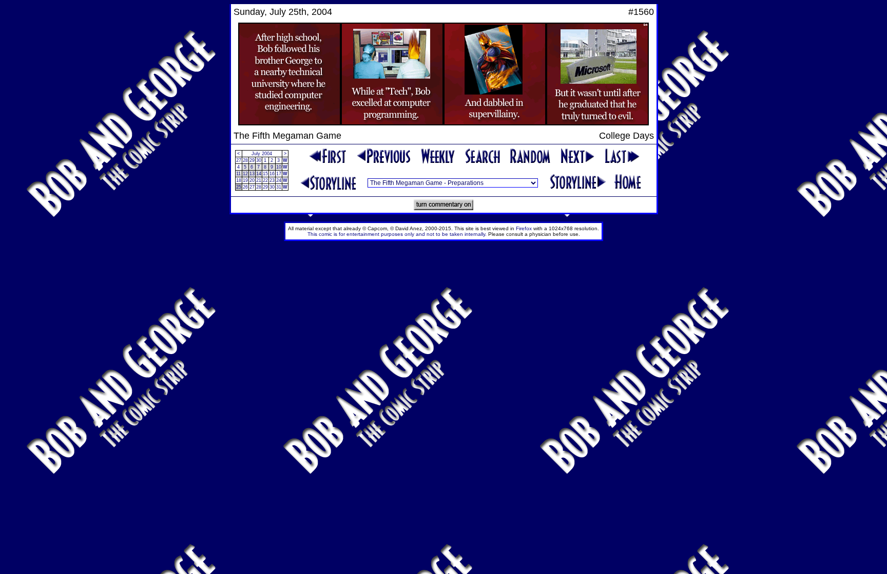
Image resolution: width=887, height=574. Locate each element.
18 (238, 180)
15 (265, 173)
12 (245, 173)
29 (252, 160)
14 (258, 173)
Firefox (524, 228)
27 (238, 160)
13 (252, 173)
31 (278, 187)
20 (252, 180)
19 (245, 180)
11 (238, 173)
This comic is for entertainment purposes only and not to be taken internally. (397, 234)
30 (258, 160)
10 (278, 167)
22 (265, 180)
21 (258, 180)
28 (245, 160)
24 (278, 180)
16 (272, 173)
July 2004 (262, 153)
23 (272, 180)
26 (245, 187)
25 (238, 187)
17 (278, 173)
